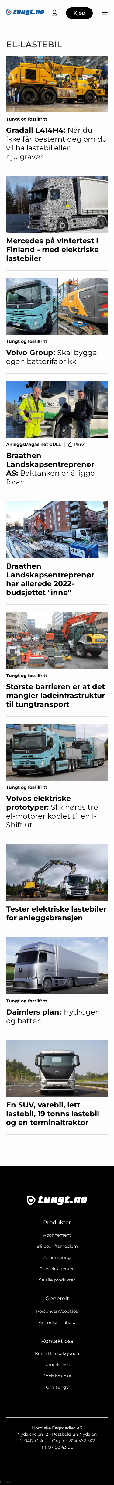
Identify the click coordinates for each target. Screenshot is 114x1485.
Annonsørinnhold (57, 1322)
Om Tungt (57, 1387)
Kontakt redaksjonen (57, 1353)
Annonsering (57, 1257)
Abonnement (57, 1235)
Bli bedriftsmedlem (57, 1246)
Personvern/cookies (57, 1311)
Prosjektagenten (57, 1268)
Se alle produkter (57, 1280)
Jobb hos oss (57, 1376)
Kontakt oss (57, 1364)
